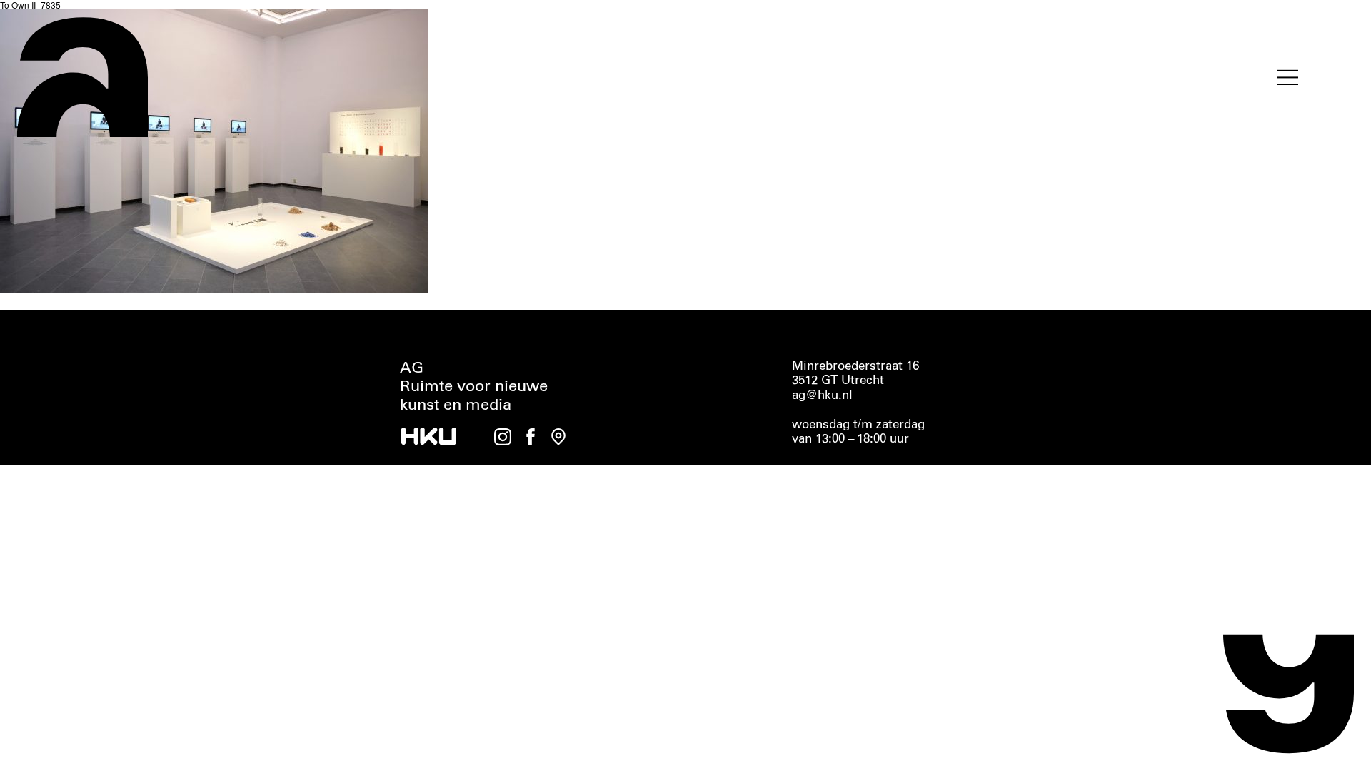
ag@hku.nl (822, 396)
